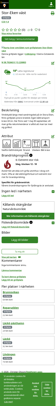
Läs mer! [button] (8, 402)
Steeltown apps (34, 371)
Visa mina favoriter (11, 33)
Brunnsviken (11, 292)
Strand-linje (26, 152)
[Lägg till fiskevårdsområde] (53, 222)
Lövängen (9, 354)
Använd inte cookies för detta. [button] (35, 389)
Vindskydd (17, 150)
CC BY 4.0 (44, 101)
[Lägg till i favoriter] (36, 30)
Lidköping (30, 54)
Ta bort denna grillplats (14, 276)
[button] (6, 83)
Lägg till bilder (19, 240)
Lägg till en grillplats (12, 279)
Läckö (6, 339)
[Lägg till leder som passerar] (53, 191)
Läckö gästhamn (13, 323)
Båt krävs (45, 150)
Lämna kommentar (12, 270)
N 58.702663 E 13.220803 (14, 62)
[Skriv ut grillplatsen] (52, 13)
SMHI (20, 101)
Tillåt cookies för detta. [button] (47, 389)
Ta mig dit (20, 251)
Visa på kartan (9, 257)
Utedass (36, 150)
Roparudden (11, 307)
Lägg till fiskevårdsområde (15, 226)
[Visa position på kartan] (19, 257)
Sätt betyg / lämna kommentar (20, 39)
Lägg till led (8, 195)
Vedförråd (7, 150)
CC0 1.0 (5, 21)
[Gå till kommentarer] (29, 30)
